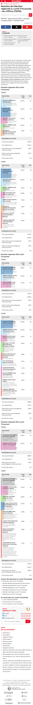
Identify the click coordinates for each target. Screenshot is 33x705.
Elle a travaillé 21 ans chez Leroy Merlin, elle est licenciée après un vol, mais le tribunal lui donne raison (16, 656)
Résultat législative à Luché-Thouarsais (14, 587)
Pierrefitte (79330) (18, 20)
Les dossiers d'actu (9, 618)
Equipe (15, 680)
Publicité (28, 680)
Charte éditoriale (21, 680)
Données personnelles (8, 683)
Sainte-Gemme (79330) (15, 18)
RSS (19, 682)
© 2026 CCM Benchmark (25, 685)
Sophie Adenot (7, 639)
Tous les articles (14, 682)
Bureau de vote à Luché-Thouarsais (13, 581)
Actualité (6, 613)
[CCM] (24, 693)
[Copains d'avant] (8, 700)
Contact (7, 682)
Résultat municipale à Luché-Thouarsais (14, 592)
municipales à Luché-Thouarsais (10, 79)
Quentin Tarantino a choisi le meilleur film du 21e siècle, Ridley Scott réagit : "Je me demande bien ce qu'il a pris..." (17, 669)
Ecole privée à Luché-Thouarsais (12, 602)
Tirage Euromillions (8, 648)
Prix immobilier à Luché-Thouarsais (13, 604)
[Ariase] (8, 703)
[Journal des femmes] (8, 693)
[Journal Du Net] (8, 696)
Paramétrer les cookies (19, 683)
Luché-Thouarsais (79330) (10, 599)
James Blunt (6, 635)
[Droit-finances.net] (24, 696)
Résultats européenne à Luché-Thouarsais (15, 590)
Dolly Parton (6, 633)
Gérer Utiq (27, 683)
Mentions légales (6, 685)
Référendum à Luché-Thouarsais (12, 594)
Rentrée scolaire (7, 641)
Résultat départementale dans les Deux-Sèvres (16, 583)
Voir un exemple (26, 613)
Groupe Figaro (14, 685)
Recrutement (24, 682)
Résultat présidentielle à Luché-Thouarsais (15, 585)
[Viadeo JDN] (24, 700)
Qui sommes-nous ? (7, 680)
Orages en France (8, 637)
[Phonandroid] (24, 703)
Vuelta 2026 (6, 645)
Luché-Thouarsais (22, 39)
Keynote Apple (7, 643)
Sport (5, 616)
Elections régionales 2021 (11, 4)
